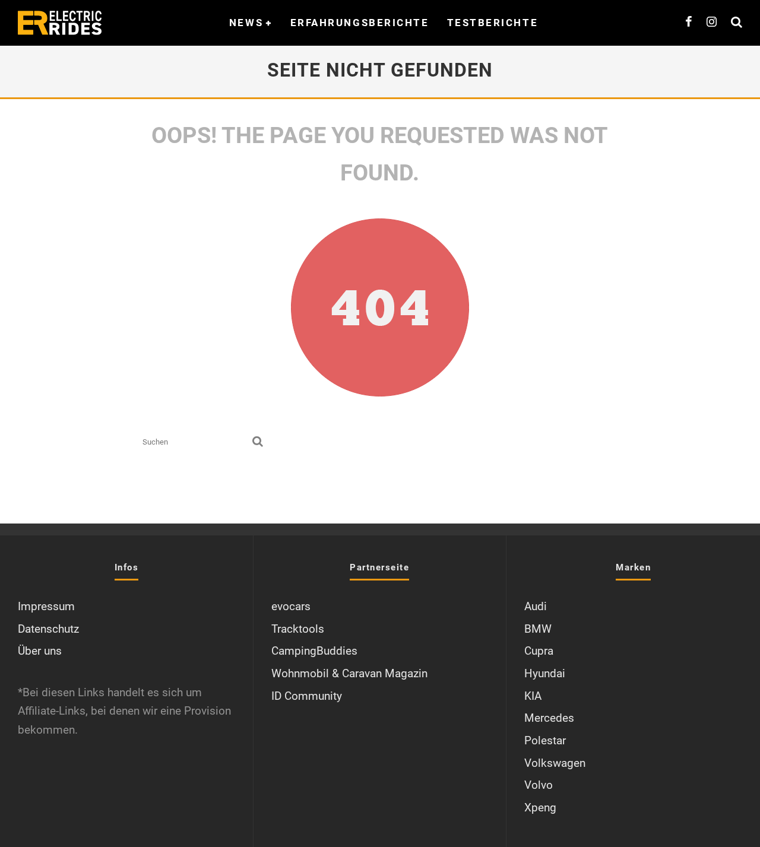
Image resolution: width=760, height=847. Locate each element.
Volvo (538, 785)
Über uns (40, 651)
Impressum (46, 606)
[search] (258, 442)
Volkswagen (554, 763)
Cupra (538, 651)
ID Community (306, 696)
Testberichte (493, 22)
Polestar (545, 740)
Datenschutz (48, 629)
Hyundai (544, 673)
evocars (291, 606)
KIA (533, 696)
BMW (538, 629)
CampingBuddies (314, 651)
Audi (535, 606)
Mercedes (549, 718)
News (246, 22)
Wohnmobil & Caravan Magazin (349, 673)
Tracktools (297, 629)
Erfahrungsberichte (359, 22)
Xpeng (540, 807)
